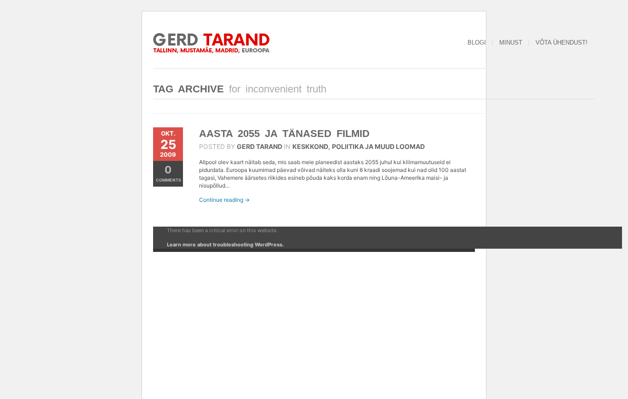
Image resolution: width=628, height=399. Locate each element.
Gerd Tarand (259, 146)
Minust (510, 42)
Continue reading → (224, 199)
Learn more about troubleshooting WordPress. (225, 244)
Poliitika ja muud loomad (378, 146)
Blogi (477, 42)
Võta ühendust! (562, 42)
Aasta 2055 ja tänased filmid (284, 133)
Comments (168, 173)
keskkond (310, 146)
